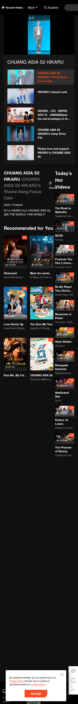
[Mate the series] (41, 252)
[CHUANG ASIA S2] (41, 354)
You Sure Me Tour (41, 324)
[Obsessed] (15, 252)
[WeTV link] (12, 8)
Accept (36, 693)
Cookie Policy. (38, 684)
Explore (53, 7)
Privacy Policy (16, 680)
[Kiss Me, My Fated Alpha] (15, 354)
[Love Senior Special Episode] (15, 303)
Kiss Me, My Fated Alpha (20, 375)
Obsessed (10, 273)
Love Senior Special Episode (22, 324)
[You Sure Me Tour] (41, 303)
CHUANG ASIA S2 (41, 375)
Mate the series (40, 273)
